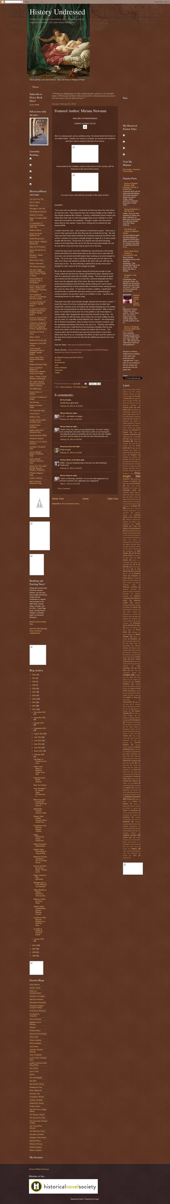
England (134, 481)
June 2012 (38, 741)
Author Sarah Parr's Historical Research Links (37, 359)
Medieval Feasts (128, 591)
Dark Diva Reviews (36, 999)
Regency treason (135, 650)
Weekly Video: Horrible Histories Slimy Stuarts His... (40, 819)
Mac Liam (134, 571)
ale (133, 763)
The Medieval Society (37, 267)
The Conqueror (135, 720)
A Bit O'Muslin (35, 985)
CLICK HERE (34, 105)
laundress (126, 817)
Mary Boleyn (134, 580)
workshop (125, 857)
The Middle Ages (36, 389)
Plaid (127, 627)
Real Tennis (126, 641)
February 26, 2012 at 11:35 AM (71, 406)
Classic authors (133, 439)
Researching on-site (129, 654)
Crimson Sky (127, 445)
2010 (34, 949)
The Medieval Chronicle (38, 212)
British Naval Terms (37, 260)
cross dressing (127, 785)
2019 (34, 685)
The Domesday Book (37, 410)
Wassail (138, 751)
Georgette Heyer (129, 490)
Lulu (56, 365)
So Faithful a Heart (130, 697)
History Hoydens (36, 1040)
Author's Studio (35, 988)
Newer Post (58, 498)
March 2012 (38, 751)
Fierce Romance (35, 1019)
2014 (34, 702)
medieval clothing (128, 828)
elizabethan (126, 790)
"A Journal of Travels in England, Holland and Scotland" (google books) (38, 312)
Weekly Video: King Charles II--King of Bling (40, 851)
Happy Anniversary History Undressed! (39, 838)
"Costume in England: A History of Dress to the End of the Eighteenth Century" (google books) (38, 326)
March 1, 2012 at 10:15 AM (70, 484)
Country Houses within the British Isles (38, 421)
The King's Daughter (80, 387)
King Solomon (136, 555)
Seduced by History (37, 1103)
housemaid (126, 815)
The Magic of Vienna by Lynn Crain (40, 761)
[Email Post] (85, 384)
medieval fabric (134, 830)
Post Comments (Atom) (70, 504)
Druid (126, 461)
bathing (125, 767)
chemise (133, 774)
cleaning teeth (134, 778)
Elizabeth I (126, 479)
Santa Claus (134, 670)
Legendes (126, 564)
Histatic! (33, 1027)
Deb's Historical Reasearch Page (36, 482)
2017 (34, 692)
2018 (34, 689)
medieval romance (130, 835)
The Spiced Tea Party (37, 1118)
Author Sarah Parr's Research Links (37, 431)
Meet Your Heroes (40, 785)
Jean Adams (34, 1046)
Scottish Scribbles (36, 1100)
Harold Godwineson (128, 501)
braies (136, 769)
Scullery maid (134, 686)
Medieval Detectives (130, 589)
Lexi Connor (34, 1068)
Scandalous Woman (37, 1097)
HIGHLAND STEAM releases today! (40, 811)
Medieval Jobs (35, 417)
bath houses (134, 765)
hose (137, 812)
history (129, 799)
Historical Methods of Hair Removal (132, 210)
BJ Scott (63, 400)
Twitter (57, 373)
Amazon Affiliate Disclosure (39, 1169)
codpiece (135, 781)
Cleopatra (126, 441)
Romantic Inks (35, 1094)
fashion (136, 790)
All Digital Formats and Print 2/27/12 (69, 357)
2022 (34, 675)
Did (130, 452)
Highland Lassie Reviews (35, 1023)
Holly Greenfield (35, 1043)
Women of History (36, 1144)
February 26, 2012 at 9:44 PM (71, 419)
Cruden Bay (134, 448)
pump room (134, 846)
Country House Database (35, 426)
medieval (126, 822)
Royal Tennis (136, 661)
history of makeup (135, 806)
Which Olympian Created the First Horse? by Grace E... (40, 802)
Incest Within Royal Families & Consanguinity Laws (130, 253)
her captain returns (135, 794)
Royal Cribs (34, 205)
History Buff (34, 1037)
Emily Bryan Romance (38, 1011)
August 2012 (39, 734)
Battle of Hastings (135, 423)
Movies (127, 607)
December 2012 (39, 712)
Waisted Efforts (35, 1141)
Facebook (58, 370)
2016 (34, 695)
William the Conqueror (130, 760)
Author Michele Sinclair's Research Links (36, 461)
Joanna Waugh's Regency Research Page (36, 454)
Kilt (133, 553)
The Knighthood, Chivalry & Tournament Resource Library (38, 297)
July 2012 (38, 737)
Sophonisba (126, 700)
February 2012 (39, 754)
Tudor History (34, 414)
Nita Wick (33, 1081)
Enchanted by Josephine (35, 1015)
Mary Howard (127, 582)
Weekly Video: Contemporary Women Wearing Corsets (40, 910)
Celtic (135, 432)
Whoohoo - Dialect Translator (36, 256)
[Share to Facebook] (97, 384)
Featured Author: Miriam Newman (40, 780)
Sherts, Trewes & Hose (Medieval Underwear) (38, 377)
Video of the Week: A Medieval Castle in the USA (39, 770)
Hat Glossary (34, 402)
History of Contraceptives (131, 528)
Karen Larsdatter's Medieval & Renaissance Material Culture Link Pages (37, 370)
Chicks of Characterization (35, 992)
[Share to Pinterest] (99, 384)
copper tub (126, 783)
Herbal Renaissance (37, 239)
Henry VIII (136, 506)
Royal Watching (129, 663)
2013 (34, 706)
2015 (34, 699)
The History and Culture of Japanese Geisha (131, 231)
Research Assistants (132, 652)
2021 (34, 678)
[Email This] (90, 384)
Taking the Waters (135, 706)
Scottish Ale (127, 682)
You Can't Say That (37, 199)
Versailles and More (37, 1134)
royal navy (126, 851)
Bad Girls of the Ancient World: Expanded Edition (131, 416)
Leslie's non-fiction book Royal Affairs (38, 1064)
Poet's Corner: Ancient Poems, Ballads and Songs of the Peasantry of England (38, 289)
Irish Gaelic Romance (131, 548)
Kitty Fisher (129, 557)
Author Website (61, 368)
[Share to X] (95, 384)
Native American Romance (130, 609)
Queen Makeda (127, 634)
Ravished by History (37, 1084)
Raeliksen (134, 639)
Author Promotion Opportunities (40, 845)
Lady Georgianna (36, 1055)
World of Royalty (36, 1147)
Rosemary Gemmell (67, 446)
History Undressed (57, 12)
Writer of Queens (36, 1150)
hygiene (135, 815)
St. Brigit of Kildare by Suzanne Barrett (38, 932)
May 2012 (38, 744)
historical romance (133, 797)
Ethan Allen (126, 483)
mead (136, 819)
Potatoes (135, 627)
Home (36, 87)
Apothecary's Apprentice (130, 412)
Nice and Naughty (36, 1078)
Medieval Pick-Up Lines (38, 340)
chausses (125, 774)
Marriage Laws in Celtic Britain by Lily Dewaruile (40, 884)
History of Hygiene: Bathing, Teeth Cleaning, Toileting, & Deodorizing (130, 186)
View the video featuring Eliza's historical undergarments (38, 631)
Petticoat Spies (135, 625)
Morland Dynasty (135, 605)
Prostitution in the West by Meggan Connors (40, 828)
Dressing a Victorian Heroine (131, 459)
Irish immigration (128, 551)
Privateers (135, 632)
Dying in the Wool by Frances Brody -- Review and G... (40, 869)
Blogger (96, 1199)
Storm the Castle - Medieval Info (36, 234)
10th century (126, 389)
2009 (34, 952)
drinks (136, 787)
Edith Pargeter (129, 470)
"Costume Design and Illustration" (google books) (37, 304)
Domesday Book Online (38, 435)
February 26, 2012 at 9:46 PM (71, 439)
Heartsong (137, 503)
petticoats (135, 844)
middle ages (127, 837)
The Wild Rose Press (37, 1131)
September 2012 (40, 728)
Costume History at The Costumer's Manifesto (38, 319)
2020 (34, 682)
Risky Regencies (36, 1090)
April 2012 (38, 748)
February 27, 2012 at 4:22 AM (71, 453)
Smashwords (60, 362)
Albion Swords (35, 337)
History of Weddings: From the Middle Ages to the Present (131, 329)
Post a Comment (64, 488)
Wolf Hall (126, 763)
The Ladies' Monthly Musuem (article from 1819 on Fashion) (37, 384)
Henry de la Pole (132, 508)
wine (134, 855)
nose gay (131, 839)
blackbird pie (127, 769)
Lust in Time (34, 1071)
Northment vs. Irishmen (130, 614)
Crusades (125, 450)
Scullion (125, 688)
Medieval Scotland (36, 215)
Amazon (58, 360)
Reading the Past (36, 1087)
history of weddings (130, 810)
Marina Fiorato (134, 578)
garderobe (135, 792)
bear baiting (134, 767)
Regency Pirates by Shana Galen (40, 901)
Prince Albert (127, 630)
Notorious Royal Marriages (130, 616)
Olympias (125, 618)
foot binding (126, 792)
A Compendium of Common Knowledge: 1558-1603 (37, 225)
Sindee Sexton (35, 1106)
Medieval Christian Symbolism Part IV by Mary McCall (40, 859)
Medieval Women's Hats (38, 364)
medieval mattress (129, 833)
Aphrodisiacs (134, 409)
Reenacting (126, 645)
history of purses (132, 808)
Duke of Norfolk (135, 463)
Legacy (135, 562)
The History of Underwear (132, 724)
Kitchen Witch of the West (70, 460)
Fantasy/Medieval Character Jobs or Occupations (36, 281)
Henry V (127, 506)
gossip (125, 794)
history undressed (128, 812)
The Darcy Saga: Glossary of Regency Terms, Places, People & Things (38, 273)
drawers (128, 787)
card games (134, 772)
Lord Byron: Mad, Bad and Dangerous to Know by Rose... (40, 921)
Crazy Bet (135, 443)
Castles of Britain (36, 478)
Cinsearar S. (130, 436)
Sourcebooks (127, 702)
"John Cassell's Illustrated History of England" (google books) (37, 351)
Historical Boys (35, 1030)
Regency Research (36, 263)
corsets (135, 783)
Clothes (136, 441)
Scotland (126, 675)
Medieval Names (36, 230)
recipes (125, 848)
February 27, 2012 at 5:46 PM (71, 468)
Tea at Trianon (35, 202)
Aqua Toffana (127, 414)
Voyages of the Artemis (38, 1137)
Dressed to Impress (130, 457)
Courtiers (125, 443)
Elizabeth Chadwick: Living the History (37, 1007)
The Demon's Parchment (133, 722)
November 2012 (39, 718)
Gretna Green (133, 497)
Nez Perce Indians (130, 612)
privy (124, 846)
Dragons (134, 454)
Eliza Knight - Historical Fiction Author (131, 170)
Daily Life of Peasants (38, 247)
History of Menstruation (132, 530)
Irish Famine (136, 546)
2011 (34, 945)
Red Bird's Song (132, 643)
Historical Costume (36, 438)
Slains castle (134, 695)
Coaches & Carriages (37, 996)
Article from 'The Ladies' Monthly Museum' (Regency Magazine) (38, 468)
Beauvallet (128, 425)
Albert (124, 403)
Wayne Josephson (132, 754)
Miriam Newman (66, 387)
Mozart (32, 1074)
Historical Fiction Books (38, 1034)
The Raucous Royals (37, 1115)
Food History (136, 483)
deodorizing (137, 785)
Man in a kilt (127, 573)
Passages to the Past (37, 209)
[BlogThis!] (92, 384)
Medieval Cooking (130, 587)
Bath (131, 418)
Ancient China (128, 407)
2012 (34, 709)
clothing (125, 781)
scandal (134, 851)
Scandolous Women (130, 672)
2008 (34, 956)
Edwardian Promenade (38, 1002)
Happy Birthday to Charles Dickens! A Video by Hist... (40, 893)
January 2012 (39, 939)
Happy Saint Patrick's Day (130, 499)
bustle (124, 772)
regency (134, 849)
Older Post (112, 498)
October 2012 (39, 723)
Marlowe (125, 580)
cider (139, 774)
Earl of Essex (129, 466)
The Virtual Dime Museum (36, 1127)
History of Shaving (128, 533)
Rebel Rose (137, 641)
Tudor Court (134, 738)
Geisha (135, 488)
